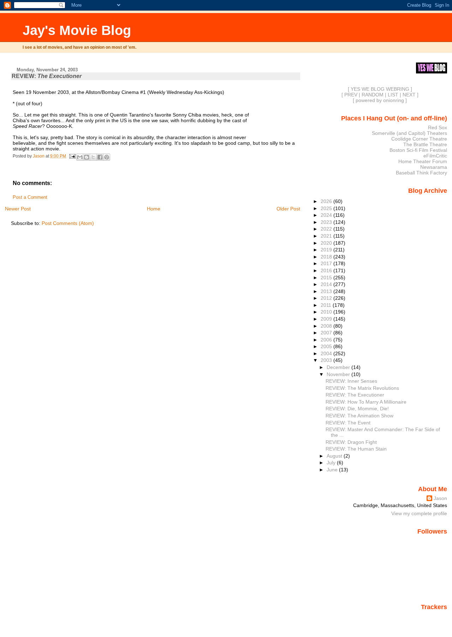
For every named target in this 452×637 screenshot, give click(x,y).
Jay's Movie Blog (77, 30)
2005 (327, 346)
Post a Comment (30, 197)
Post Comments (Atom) (68, 223)
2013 (327, 291)
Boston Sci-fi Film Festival (418, 150)
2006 (327, 340)
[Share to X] (93, 157)
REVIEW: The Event (348, 422)
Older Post (288, 209)
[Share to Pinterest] (106, 157)
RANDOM (372, 94)
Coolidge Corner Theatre (419, 139)
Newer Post (18, 209)
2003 (327, 360)
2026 (327, 201)
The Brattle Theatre (425, 144)
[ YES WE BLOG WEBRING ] (380, 89)
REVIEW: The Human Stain (356, 449)
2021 (327, 236)
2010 (327, 312)
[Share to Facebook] (99, 157)
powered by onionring (380, 100)
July (332, 462)
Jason (440, 498)
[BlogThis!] (86, 157)
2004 (327, 353)
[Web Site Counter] (434, 617)
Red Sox (437, 127)
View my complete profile (419, 513)
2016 (327, 270)
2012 (327, 298)
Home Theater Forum (422, 161)
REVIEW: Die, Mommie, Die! (357, 408)
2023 (327, 222)
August (335, 456)
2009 (327, 319)
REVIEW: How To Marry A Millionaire (366, 402)
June (333, 469)
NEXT (409, 94)
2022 (327, 229)
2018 (327, 257)
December (339, 367)
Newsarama (433, 167)
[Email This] (79, 157)
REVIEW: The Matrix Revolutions (362, 388)
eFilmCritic (435, 156)
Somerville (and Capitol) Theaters (409, 133)
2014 (327, 284)
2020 (327, 243)
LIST (393, 94)
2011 (327, 305)
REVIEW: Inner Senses (351, 381)
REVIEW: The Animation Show (359, 415)
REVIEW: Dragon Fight (351, 442)
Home (153, 209)
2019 (327, 249)
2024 (327, 215)
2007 (327, 332)
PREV (350, 94)
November (339, 374)
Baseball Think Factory (421, 172)
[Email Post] (72, 156)
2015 (327, 277)
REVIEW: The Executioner (355, 395)
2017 (327, 263)
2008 (327, 326)
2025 (327, 208)
